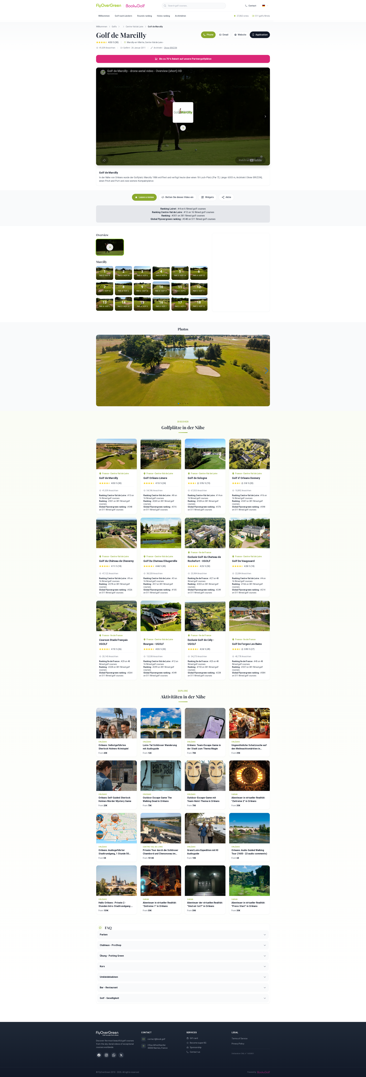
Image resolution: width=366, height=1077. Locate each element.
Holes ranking (163, 16)
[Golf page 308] (116, 454)
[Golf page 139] (249, 454)
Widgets (209, 197)
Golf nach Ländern (123, 16)
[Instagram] (106, 1055)
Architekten (180, 16)
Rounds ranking (144, 16)
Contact (252, 6)
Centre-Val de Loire (134, 26)
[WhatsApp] (114, 1055)
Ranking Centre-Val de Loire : (168, 212)
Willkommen (104, 16)
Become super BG (198, 1043)
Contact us (195, 1052)
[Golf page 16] (205, 616)
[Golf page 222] (249, 618)
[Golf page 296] (161, 454)
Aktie (228, 197)
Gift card (194, 1038)
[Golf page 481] (116, 535)
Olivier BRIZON (170, 48)
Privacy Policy (238, 1044)
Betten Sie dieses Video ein (179, 197)
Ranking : (166, 215)
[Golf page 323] (249, 535)
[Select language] (265, 6)
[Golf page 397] (205, 454)
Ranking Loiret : (168, 208)
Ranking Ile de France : (198, 578)
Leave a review (146, 197)
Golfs (114, 26)
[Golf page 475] (161, 535)
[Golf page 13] (161, 618)
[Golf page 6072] (116, 616)
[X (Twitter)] (121, 1055)
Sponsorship (195, 1047)
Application (261, 34)
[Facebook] (99, 1055)
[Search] (165, 5)
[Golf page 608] (205, 533)
